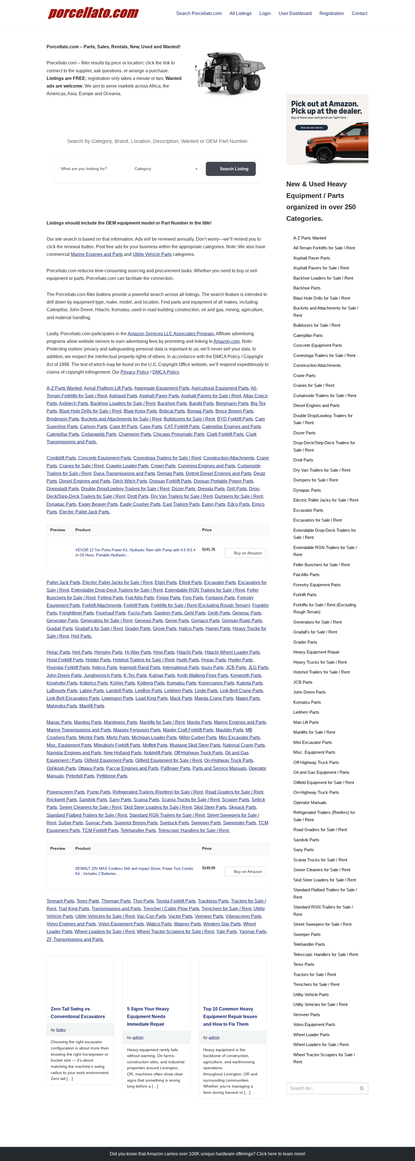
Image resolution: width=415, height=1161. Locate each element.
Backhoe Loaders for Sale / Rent (122, 403)
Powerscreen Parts (66, 792)
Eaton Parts (213, 504)
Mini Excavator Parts (239, 737)
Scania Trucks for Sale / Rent (190, 799)
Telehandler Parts (138, 830)
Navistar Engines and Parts (74, 752)
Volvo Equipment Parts (121, 924)
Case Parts (151, 426)
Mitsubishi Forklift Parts (117, 745)
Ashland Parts (123, 395)
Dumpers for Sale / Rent (239, 496)
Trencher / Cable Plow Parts (171, 908)
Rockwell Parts (62, 799)
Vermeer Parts (209, 916)
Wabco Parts (159, 924)
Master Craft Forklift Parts (188, 729)
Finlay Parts (168, 597)
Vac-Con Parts (151, 916)
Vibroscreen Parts (243, 916)
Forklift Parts (136, 605)
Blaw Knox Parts (140, 411)
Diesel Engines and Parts (84, 481)
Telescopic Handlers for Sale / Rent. (194, 830)
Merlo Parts (117, 737)
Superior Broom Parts (136, 822)
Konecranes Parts (216, 683)
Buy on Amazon (248, 553)
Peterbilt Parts (80, 776)
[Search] (362, 1088)
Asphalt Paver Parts (159, 395)
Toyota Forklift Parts (176, 901)
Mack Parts (181, 698)
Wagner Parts (187, 924)
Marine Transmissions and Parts (79, 729)
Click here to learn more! (281, 1153)
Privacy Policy (135, 372)
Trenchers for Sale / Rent (226, 908)
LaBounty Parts (62, 690)
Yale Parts (226, 931)
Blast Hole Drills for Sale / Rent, (91, 411)
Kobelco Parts (94, 683)
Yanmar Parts (252, 931)
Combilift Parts (61, 458)
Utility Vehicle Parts (152, 254)
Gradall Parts (60, 628)
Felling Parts (110, 597)
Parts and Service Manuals (219, 768)
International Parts (181, 667)
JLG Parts (258, 667)
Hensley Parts (108, 652)
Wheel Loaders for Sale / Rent (105, 931)
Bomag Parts (200, 411)
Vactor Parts (180, 916)
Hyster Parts (240, 659)
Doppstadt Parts (63, 488)
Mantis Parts (199, 722)
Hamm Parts (218, 628)
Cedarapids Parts (98, 434)
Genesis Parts (149, 620)
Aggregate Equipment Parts (161, 388)
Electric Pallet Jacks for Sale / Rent (117, 582)
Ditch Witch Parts (130, 481)
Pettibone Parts (112, 776)
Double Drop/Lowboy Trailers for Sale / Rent (125, 488)
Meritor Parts (91, 737)
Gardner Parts (168, 613)
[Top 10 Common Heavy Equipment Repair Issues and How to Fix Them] (230, 998)
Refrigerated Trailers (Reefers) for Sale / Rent (158, 792)
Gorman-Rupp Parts (242, 620)
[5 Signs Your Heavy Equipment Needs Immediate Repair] (154, 998)
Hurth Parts (187, 659)
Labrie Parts (92, 690)
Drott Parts (137, 496)
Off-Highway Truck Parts (198, 752)
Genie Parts (177, 620)
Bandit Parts (201, 403)
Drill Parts (237, 488)
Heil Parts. (81, 636)
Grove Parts (164, 628)
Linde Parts (206, 690)
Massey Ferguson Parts (137, 729)
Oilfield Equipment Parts (108, 760)
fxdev (61, 1029)
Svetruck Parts (174, 822)
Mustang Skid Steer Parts (195, 745)
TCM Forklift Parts (100, 830)
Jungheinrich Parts (102, 675)
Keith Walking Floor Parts (202, 675)
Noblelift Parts (158, 752)
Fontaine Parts (220, 597)
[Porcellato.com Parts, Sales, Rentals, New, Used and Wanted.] (94, 13)
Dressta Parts (211, 488)
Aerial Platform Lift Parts (108, 388)
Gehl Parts (194, 613)
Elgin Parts (166, 582)
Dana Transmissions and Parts (124, 473)
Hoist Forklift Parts (65, 659)
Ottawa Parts (91, 768)
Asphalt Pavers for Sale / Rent (211, 395)
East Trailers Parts (181, 504)
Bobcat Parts (172, 411)
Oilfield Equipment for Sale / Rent (168, 760)
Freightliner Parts (76, 613)
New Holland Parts (122, 752)
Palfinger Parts (175, 768)
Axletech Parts (73, 403)
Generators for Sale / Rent (106, 620)
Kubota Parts (250, 683)
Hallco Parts (191, 628)
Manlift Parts (91, 705)
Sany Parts (120, 799)
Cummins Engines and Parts (206, 465)
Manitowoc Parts (120, 722)
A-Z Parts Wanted (64, 388)
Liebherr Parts (178, 690)
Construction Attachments (228, 458)
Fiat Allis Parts (139, 597)
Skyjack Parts (242, 807)
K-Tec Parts (135, 675)
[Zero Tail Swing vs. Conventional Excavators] (78, 998)
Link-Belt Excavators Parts (73, 698)
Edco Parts (239, 504)
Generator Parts (62, 620)
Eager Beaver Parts (98, 504)
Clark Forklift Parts (225, 434)
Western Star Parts (222, 924)
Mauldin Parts (229, 729)
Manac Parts (59, 722)
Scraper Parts (235, 799)
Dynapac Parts (61, 504)
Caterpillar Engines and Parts (231, 426)
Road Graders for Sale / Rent (234, 792)
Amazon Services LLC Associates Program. (171, 333)
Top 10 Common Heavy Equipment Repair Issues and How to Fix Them (230, 1017)
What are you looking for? (84, 168)
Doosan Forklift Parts (170, 481)
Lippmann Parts (117, 698)
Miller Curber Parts (198, 737)
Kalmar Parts (162, 675)
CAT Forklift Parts (182, 426)
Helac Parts (58, 652)
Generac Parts (246, 613)
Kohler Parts (122, 683)
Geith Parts (219, 613)
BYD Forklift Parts (235, 419)
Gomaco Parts (205, 620)
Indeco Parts (104, 667)
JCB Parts (236, 667)
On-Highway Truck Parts (228, 760)
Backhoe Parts (172, 403)
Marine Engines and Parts (97, 254)
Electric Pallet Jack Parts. (84, 511)
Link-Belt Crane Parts (241, 690)
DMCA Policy (165, 372)
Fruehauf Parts (111, 613)
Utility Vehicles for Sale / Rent (105, 916)
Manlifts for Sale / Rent (162, 722)
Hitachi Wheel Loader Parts (232, 652)
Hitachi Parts (189, 652)
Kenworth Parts (245, 675)
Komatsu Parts (181, 683)
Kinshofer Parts (62, 683)
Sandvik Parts (93, 799)
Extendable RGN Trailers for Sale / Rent (205, 590)
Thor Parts (143, 901)
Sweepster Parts (239, 822)
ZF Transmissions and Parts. (75, 939)
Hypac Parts (213, 659)
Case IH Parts (123, 426)
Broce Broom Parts (234, 411)
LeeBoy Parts (148, 690)
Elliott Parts (190, 582)
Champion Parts (135, 434)
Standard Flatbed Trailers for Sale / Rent (87, 815)
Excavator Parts (220, 582)
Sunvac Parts (98, 822)
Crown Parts (163, 465)
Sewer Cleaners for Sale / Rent (90, 807)
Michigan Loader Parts (154, 737)
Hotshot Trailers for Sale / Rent (143, 659)
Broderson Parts (63, 419)
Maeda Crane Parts (214, 698)
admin (137, 1037)
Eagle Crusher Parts (140, 504)
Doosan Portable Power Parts (223, 481)
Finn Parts (193, 597)
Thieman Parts (116, 901)
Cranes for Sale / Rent (81, 465)
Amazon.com (226, 341)
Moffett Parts (155, 745)
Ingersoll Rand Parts (139, 667)
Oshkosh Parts (61, 768)
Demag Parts (170, 473)
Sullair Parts (70, 822)
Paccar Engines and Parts (132, 768)
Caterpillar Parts (63, 434)
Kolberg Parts (151, 683)
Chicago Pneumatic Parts (178, 434)
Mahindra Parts (62, 705)
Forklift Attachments (101, 605)
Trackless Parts (213, 901)
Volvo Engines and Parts (71, 924)
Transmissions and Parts (116, 908)
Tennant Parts (60, 901)
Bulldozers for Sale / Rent (189, 419)
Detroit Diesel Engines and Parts (218, 473)
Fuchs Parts (140, 613)
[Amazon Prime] (210, 556)
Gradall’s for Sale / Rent (99, 628)
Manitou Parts (88, 722)
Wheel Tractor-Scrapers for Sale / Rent (175, 931)
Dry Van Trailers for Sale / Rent (182, 496)
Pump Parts (98, 792)
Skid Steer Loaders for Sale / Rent (158, 807)
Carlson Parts (93, 426)
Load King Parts (152, 698)
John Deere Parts (64, 675)
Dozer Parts (183, 488)
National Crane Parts (244, 745)
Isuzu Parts (212, 667)
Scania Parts (146, 799)
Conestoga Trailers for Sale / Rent (167, 458)
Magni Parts (248, 698)
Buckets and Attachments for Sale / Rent (121, 419)
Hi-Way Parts (138, 652)
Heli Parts (82, 652)
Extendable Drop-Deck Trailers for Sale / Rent (117, 590)
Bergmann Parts (232, 403)
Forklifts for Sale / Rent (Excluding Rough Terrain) (200, 605)
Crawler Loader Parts (127, 465)
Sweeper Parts (206, 822)
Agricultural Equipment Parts (220, 388)
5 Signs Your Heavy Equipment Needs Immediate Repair (148, 1017)
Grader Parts (137, 628)
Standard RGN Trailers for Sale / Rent (167, 815)
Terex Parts (88, 901)
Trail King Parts (73, 908)
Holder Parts (98, 659)
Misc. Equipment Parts (69, 745)
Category (143, 168)
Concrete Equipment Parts (104, 458)
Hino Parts (163, 652)
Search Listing (234, 168)
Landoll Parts (119, 690)
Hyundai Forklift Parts (68, 667)
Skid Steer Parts (210, 807)
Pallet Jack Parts (63, 582)
